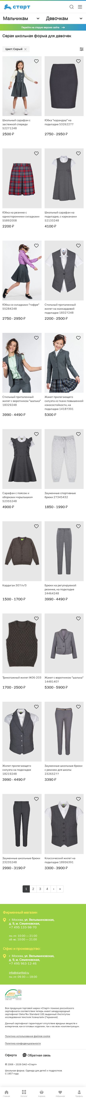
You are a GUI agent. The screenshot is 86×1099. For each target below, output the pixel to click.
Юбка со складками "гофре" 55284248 (20, 306)
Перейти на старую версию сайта (40, 27)
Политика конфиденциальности (23, 1043)
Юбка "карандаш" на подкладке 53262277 (59, 122)
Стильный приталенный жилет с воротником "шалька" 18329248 (21, 401)
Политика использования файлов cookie (27, 1036)
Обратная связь (39, 1055)
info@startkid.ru (19, 972)
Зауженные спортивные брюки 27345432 (60, 495)
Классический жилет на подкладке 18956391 (60, 860)
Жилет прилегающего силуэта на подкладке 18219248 (16, 770)
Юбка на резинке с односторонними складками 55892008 (20, 216)
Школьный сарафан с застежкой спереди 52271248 (16, 124)
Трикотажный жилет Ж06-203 (21, 677)
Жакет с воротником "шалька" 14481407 (64, 679)
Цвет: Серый (13, 49)
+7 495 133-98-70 (23, 927)
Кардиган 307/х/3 (14, 585)
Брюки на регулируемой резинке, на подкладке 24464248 (60, 589)
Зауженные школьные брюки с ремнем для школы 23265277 (63, 770)
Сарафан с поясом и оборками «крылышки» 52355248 (17, 497)
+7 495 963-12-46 (23, 963)
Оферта (11, 1055)
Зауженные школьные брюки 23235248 (21, 860)
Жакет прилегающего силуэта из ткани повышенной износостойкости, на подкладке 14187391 (64, 403)
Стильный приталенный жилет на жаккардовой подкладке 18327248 (60, 308)
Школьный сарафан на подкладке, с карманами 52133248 (61, 216)
